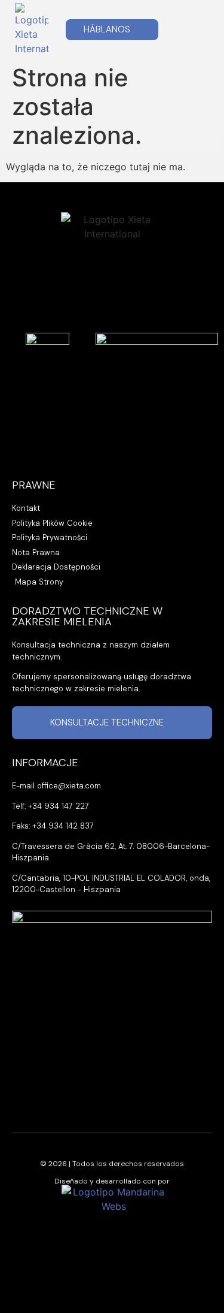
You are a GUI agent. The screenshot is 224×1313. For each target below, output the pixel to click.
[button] (199, 30)
